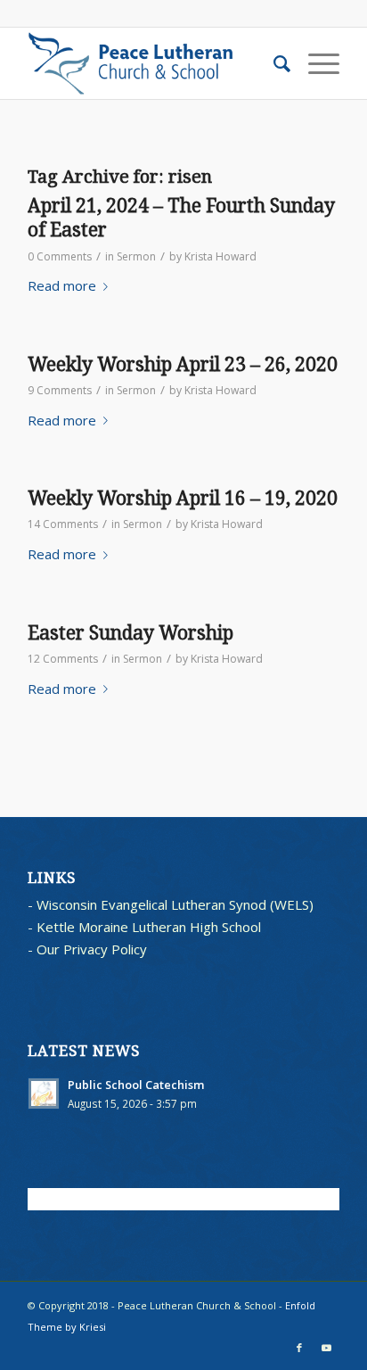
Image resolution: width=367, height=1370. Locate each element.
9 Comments (60, 390)
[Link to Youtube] (326, 1347)
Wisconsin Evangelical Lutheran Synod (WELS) (175, 904)
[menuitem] (273, 63)
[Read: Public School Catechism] (44, 1093)
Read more (62, 285)
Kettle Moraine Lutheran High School (149, 927)
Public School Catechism (136, 1085)
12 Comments (63, 658)
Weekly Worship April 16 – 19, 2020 (183, 498)
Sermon (136, 256)
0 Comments (60, 256)
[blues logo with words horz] (152, 63)
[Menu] (314, 63)
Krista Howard (220, 256)
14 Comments (63, 524)
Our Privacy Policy (92, 949)
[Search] (273, 63)
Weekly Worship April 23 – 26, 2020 (183, 364)
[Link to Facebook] (299, 1347)
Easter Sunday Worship (130, 633)
